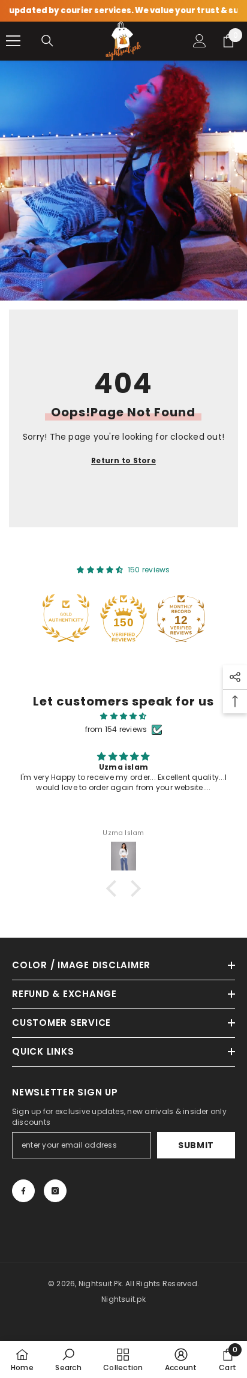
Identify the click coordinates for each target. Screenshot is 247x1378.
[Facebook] (23, 1190)
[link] (68, 1359)
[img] (123, 716)
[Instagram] (55, 1190)
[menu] (13, 41)
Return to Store (123, 460)
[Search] (47, 41)
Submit (196, 1145)
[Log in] (199, 40)
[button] (114, 888)
